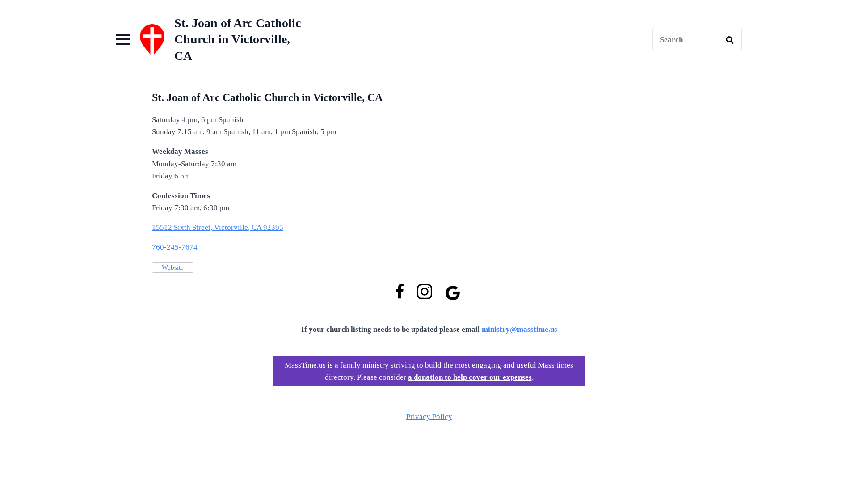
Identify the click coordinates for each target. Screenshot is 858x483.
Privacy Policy (429, 416)
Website (173, 267)
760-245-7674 (175, 247)
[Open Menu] (123, 39)
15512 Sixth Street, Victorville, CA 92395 (217, 227)
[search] (729, 39)
